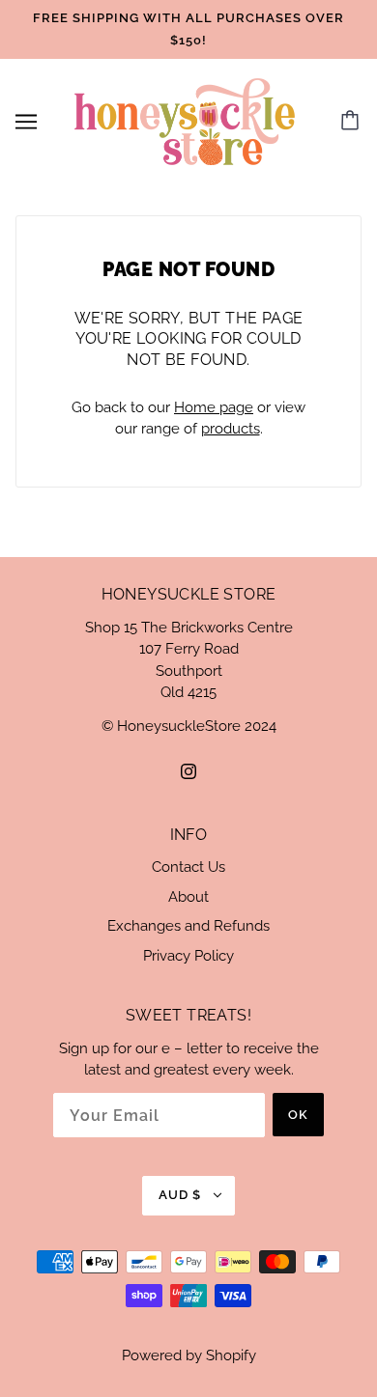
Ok (298, 1114)
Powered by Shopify (189, 1355)
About (188, 897)
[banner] (184, 120)
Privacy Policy (188, 955)
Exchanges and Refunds (188, 926)
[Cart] (353, 122)
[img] (188, 771)
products (230, 428)
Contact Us (188, 867)
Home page (213, 407)
